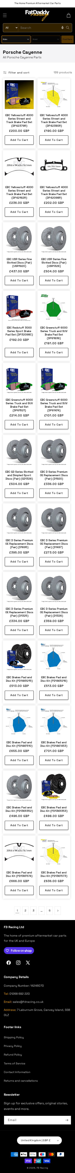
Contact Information (17, 1072)
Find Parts (67, 39)
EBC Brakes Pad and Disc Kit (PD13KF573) (54, 874)
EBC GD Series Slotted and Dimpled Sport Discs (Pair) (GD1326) (19, 475)
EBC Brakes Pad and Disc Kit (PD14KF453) (53, 744)
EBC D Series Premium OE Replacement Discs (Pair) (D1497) (54, 544)
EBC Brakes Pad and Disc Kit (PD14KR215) (19, 679)
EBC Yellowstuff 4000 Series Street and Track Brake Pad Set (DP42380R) (54, 120)
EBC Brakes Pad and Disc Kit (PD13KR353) (54, 809)
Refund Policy (13, 1054)
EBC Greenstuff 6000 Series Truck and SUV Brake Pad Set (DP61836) (54, 333)
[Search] (67, 27)
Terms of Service (14, 1063)
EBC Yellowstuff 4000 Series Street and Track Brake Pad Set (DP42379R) (19, 120)
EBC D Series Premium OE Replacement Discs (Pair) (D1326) (54, 612)
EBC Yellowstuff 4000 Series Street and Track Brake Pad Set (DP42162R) (19, 192)
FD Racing (42, 1167)
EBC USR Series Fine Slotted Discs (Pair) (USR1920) (19, 262)
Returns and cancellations (21, 1080)
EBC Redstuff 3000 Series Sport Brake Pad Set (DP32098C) (19, 331)
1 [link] (17, 910)
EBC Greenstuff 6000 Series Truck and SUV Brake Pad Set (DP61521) (19, 405)
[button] (5, 15)
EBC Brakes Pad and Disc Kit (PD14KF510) (19, 744)
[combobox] (37, 27)
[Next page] (58, 910)
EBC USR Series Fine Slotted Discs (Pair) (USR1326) (53, 262)
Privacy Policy (13, 1046)
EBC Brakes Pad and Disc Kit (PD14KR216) (54, 679)
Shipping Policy (14, 1037)
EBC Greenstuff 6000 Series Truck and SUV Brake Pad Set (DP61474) (54, 405)
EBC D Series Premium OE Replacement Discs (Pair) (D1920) (54, 475)
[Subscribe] (66, 1120)
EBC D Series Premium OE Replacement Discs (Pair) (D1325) (19, 612)
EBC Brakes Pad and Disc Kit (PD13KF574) (19, 874)
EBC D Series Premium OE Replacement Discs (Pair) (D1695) (19, 544)
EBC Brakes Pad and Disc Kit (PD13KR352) (19, 809)
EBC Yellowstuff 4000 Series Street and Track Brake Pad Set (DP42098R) (54, 192)
